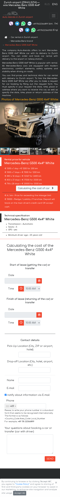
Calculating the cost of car (34, 188)
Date (11, 275)
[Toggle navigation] (54, 16)
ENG (54, 4)
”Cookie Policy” (22, 484)
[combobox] (11, 406)
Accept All (19, 493)
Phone (10, 400)
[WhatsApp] (23, 24)
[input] (21, 281)
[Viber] (11, 24)
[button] (14, 151)
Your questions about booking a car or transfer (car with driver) (28, 430)
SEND (50, 459)
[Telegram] (17, 24)
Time (11, 288)
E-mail (10, 388)
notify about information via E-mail (28, 395)
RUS (47, 4)
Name (10, 380)
